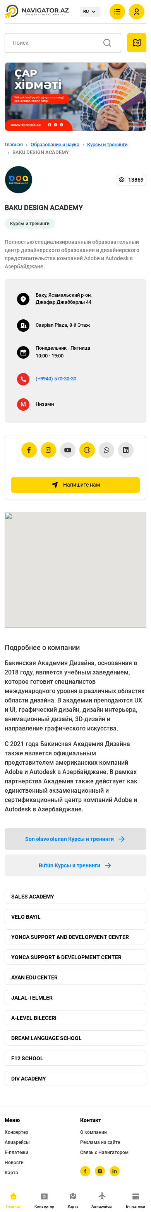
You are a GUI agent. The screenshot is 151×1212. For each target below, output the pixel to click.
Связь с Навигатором (104, 1152)
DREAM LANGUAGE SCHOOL (46, 1038)
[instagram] (100, 1171)
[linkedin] (115, 1171)
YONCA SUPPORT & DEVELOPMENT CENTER (66, 957)
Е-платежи (16, 1152)
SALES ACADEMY (32, 896)
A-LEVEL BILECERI (34, 1018)
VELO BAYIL (26, 917)
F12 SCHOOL (27, 1058)
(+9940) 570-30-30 (56, 379)
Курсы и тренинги (107, 144)
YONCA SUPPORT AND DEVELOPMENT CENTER (70, 937)
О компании (93, 1132)
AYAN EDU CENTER (34, 977)
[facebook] (85, 1171)
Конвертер (16, 1132)
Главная (14, 144)
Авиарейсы (17, 1142)
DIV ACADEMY (28, 1078)
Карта (11, 1172)
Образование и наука (55, 144)
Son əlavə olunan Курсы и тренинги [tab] (69, 839)
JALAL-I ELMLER (32, 998)
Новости (14, 1162)
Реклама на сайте (100, 1142)
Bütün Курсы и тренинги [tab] (69, 865)
